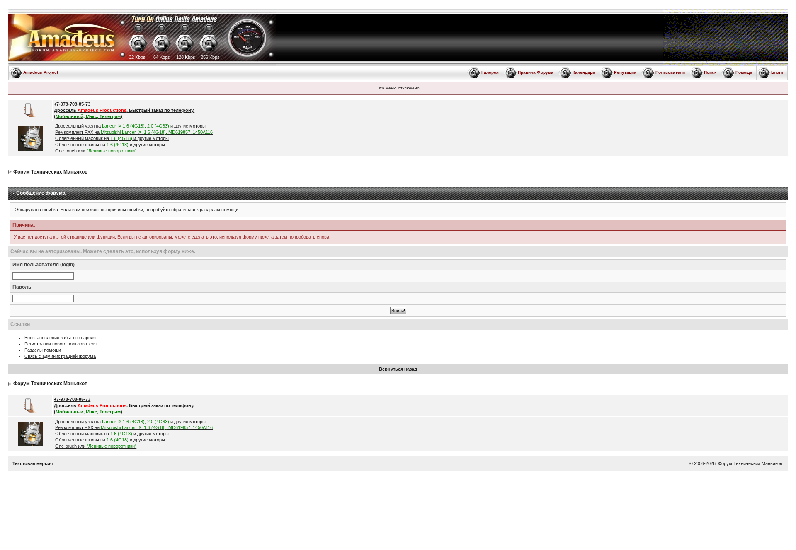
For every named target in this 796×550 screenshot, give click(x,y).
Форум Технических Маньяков (50, 172)
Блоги (777, 72)
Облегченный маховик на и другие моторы (112, 138)
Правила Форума (535, 72)
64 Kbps (161, 57)
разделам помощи (219, 209)
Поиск (710, 72)
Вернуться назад (398, 369)
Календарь (584, 72)
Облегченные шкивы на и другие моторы (110, 144)
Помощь (743, 72)
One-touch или (95, 150)
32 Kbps (137, 57)
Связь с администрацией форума (60, 356)
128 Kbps (185, 57)
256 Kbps (210, 57)
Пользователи (670, 72)
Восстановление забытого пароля (60, 337)
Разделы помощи (42, 349)
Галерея (490, 72)
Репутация (625, 72)
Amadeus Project (40, 72)
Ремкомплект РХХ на (134, 132)
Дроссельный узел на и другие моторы (130, 125)
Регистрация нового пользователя (60, 343)
